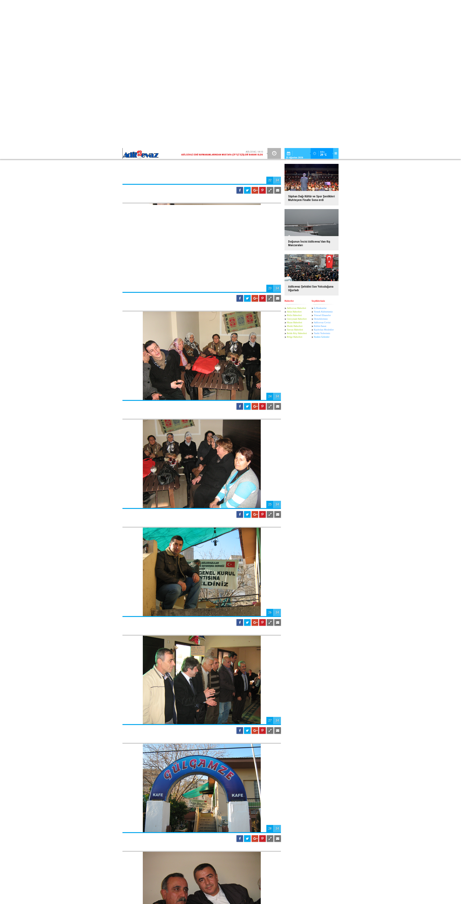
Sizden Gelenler (321, 31)
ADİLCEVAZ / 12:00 (225, 5)
